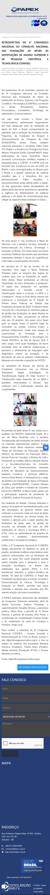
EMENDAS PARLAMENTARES (17, 16)
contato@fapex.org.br (15, 849)
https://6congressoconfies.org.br (22, 640)
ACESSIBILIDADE (35, 16)
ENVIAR (8, 753)
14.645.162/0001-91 (14, 855)
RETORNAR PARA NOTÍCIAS (33, 667)
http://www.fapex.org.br (15, 852)
